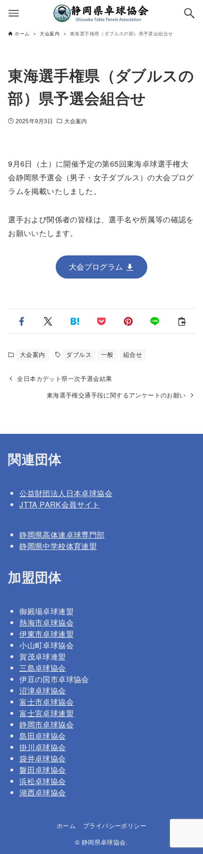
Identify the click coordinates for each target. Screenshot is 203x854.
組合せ (132, 354)
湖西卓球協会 (42, 792)
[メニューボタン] (13, 13)
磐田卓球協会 (42, 769)
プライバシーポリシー (114, 825)
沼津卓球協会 (42, 690)
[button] (21, 321)
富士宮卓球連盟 (46, 713)
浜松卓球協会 (42, 781)
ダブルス (79, 354)
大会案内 (75, 121)
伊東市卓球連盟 (46, 633)
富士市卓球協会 (46, 701)
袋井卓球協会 (42, 758)
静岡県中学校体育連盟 (58, 546)
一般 (107, 354)
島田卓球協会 (42, 735)
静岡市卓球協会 (46, 724)
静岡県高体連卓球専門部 (61, 534)
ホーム (66, 825)
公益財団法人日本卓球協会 (65, 493)
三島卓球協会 (42, 667)
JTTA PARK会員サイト (59, 504)
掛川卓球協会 (42, 747)
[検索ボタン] (189, 13)
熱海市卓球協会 (46, 622)
